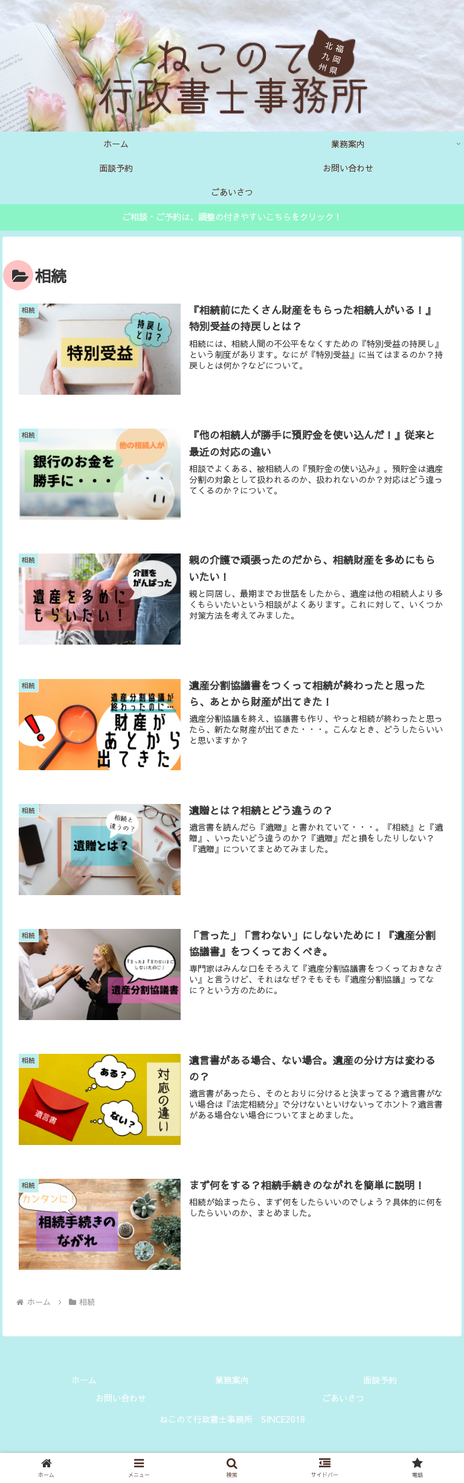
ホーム (84, 1380)
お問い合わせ (120, 1398)
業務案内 (232, 1380)
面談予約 (380, 1380)
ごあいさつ (343, 1398)
